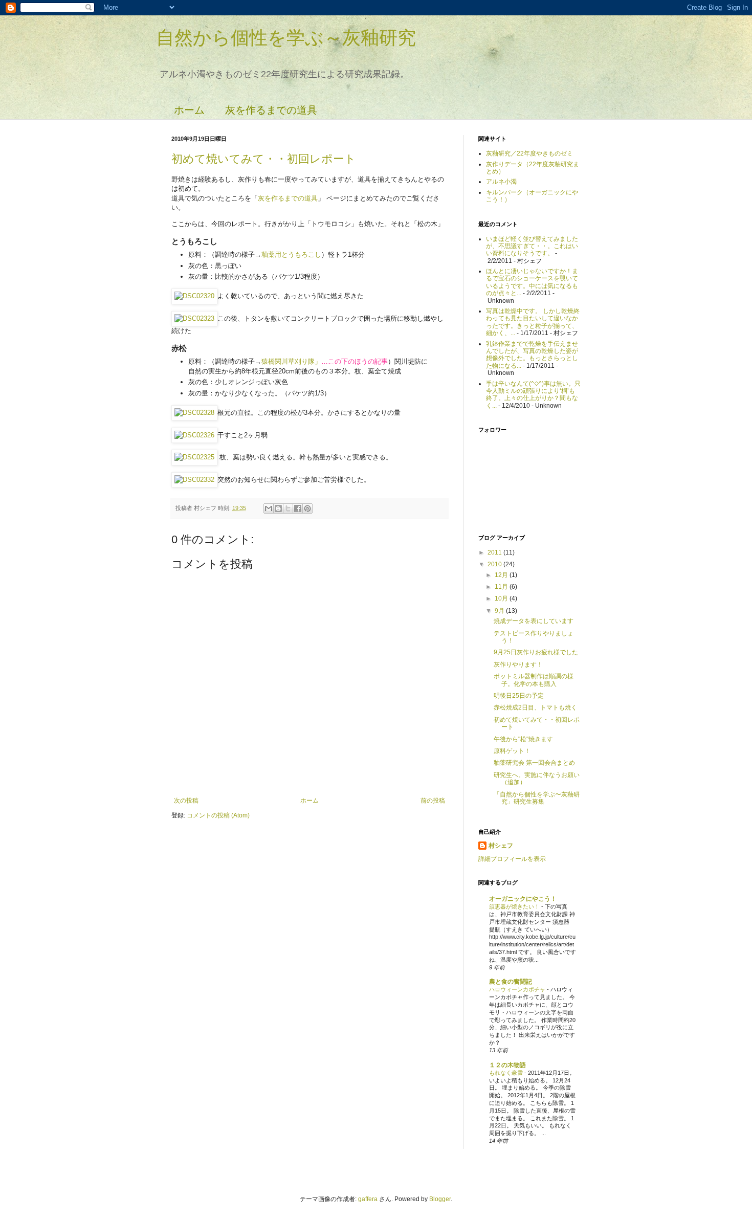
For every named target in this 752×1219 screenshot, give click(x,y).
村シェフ (501, 845)
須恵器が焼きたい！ (515, 906)
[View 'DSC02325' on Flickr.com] (194, 457)
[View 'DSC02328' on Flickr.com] (194, 412)
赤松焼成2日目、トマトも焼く (535, 707)
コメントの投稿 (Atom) (218, 815)
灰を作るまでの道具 (271, 110)
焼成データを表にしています (533, 621)
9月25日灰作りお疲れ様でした (536, 652)
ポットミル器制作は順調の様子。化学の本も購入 (533, 680)
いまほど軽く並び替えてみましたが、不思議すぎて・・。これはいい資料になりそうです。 (532, 246)
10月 (502, 598)
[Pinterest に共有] (307, 508)
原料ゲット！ (512, 751)
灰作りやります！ (518, 664)
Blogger (440, 1199)
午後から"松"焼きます (523, 739)
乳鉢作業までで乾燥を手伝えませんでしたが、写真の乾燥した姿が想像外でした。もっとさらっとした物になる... (532, 354)
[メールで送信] (268, 508)
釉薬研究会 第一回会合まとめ (534, 762)
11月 (502, 586)
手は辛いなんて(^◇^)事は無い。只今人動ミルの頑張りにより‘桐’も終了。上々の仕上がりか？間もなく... (533, 394)
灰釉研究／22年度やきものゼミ (529, 153)
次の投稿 (186, 800)
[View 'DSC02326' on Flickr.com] (194, 435)
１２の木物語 (507, 1065)
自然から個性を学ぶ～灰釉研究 (286, 37)
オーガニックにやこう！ (523, 898)
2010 (495, 564)
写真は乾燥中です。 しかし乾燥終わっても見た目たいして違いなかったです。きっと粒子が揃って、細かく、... (533, 322)
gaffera (368, 1199)
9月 (500, 610)
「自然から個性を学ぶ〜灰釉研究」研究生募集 (537, 798)
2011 (495, 552)
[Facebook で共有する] (298, 508)
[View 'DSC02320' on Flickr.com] (194, 296)
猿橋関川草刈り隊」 (291, 361)
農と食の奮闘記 (510, 981)
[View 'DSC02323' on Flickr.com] (194, 318)
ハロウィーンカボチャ (518, 989)
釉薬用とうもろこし (291, 254)
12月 (502, 575)
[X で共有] (288, 508)
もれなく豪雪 (506, 1073)
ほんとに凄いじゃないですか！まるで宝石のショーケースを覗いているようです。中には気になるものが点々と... (532, 282)
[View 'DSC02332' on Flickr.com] (194, 479)
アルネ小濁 (501, 181)
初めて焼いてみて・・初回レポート (263, 158)
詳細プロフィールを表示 (512, 858)
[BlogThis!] (278, 508)
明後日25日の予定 (519, 695)
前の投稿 (433, 800)
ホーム (189, 110)
